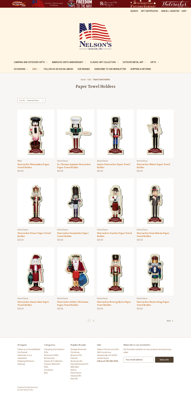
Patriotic (74, 358)
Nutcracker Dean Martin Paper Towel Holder (153, 235)
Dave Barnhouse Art (79, 364)
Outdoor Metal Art (133, 62)
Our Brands (84, 69)
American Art (76, 361)
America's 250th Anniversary (67, 62)
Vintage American (78, 349)
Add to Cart (36, 139)
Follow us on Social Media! (58, 69)
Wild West (74, 367)
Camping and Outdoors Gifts (29, 62)
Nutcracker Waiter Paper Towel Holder (153, 166)
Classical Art (75, 376)
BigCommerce (32, 387)
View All (73, 379)
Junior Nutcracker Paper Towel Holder (113, 166)
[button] (18, 4)
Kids (34, 69)
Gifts (153, 62)
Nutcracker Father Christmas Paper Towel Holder (72, 304)
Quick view (35, 128)
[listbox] (35, 100)
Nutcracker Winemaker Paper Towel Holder (33, 166)
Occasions (19, 69)
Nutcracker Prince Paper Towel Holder (34, 235)
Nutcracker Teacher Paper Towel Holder (114, 235)
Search (134, 11)
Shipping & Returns (140, 69)
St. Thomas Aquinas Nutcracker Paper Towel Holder (74, 166)
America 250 (76, 355)
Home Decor (75, 373)
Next (169, 321)
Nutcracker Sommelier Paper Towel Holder (73, 235)
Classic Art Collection (103, 62)
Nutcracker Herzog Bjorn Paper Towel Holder (114, 304)
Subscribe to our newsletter (110, 69)
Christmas (75, 352)
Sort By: (22, 100)
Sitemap (21, 364)
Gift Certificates (149, 11)
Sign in (164, 11)
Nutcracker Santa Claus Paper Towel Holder (33, 304)
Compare (35, 134)
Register (174, 11)
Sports (73, 370)
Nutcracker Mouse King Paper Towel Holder (153, 304)
